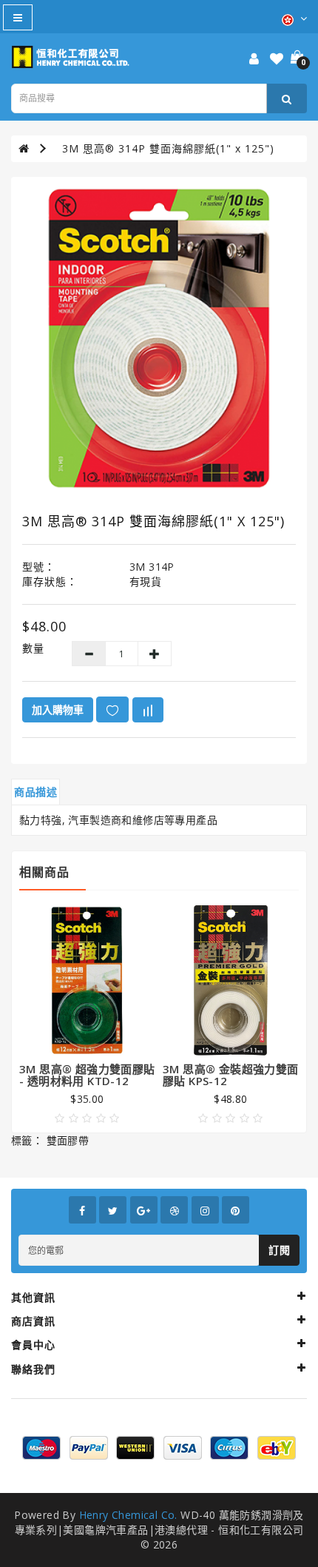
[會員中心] (254, 60)
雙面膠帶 (68, 1140)
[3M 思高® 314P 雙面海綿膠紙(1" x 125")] (159, 338)
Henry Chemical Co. (128, 1515)
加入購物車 (58, 709)
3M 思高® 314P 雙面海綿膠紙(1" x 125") (168, 148)
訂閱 (279, 1250)
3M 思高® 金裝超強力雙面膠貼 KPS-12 (231, 1075)
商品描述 (35, 792)
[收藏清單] (276, 60)
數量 (33, 648)
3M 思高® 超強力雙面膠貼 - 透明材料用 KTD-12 (87, 1075)
